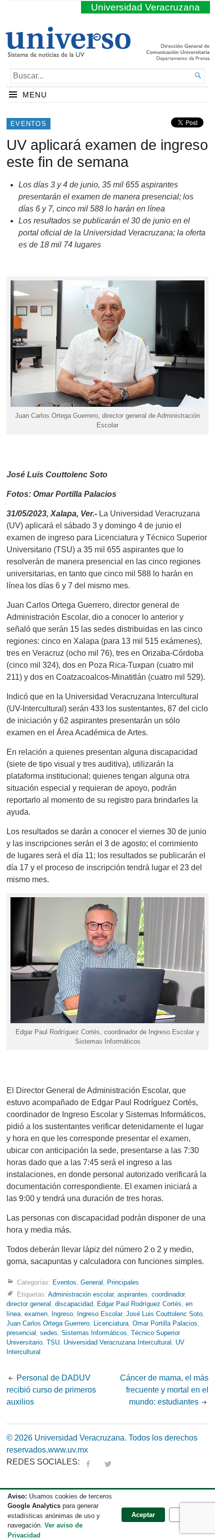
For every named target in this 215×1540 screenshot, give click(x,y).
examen (36, 1314)
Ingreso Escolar (99, 1314)
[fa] (88, 1462)
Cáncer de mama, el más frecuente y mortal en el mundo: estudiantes (164, 1390)
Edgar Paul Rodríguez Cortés (139, 1304)
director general (28, 1304)
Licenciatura (111, 1323)
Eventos (28, 123)
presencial (21, 1333)
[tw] (108, 1462)
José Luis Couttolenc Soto (164, 1314)
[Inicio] (67, 52)
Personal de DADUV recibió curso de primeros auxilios (51, 1390)
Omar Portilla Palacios (165, 1323)
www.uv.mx (68, 1450)
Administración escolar (81, 1294)
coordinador (168, 1294)
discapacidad (74, 1304)
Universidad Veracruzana (145, 7)
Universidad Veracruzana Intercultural (118, 1342)
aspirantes (133, 1294)
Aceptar (143, 1515)
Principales (123, 1282)
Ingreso (62, 1314)
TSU (53, 1342)
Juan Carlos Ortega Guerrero (48, 1323)
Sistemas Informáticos (94, 1333)
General (91, 1282)
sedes (49, 1333)
